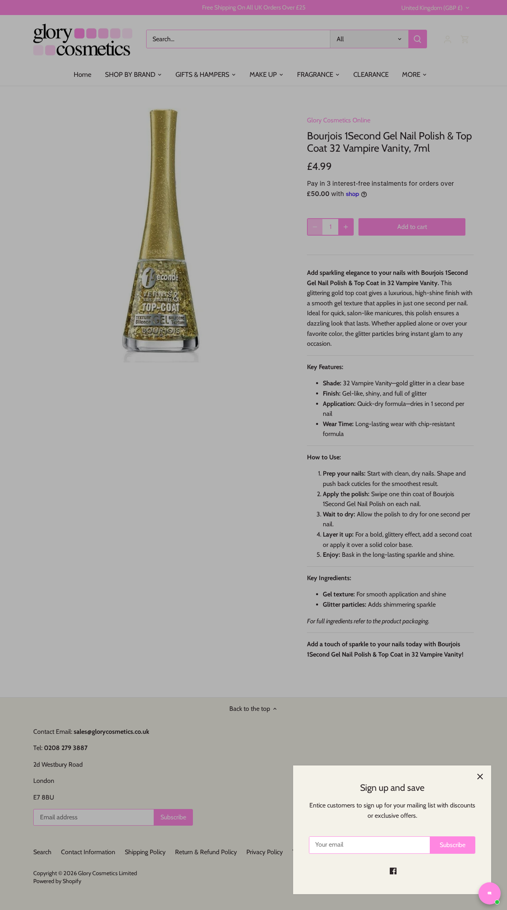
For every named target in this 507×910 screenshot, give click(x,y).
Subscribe (452, 845)
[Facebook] (393, 870)
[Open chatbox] (489, 893)
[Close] (480, 776)
